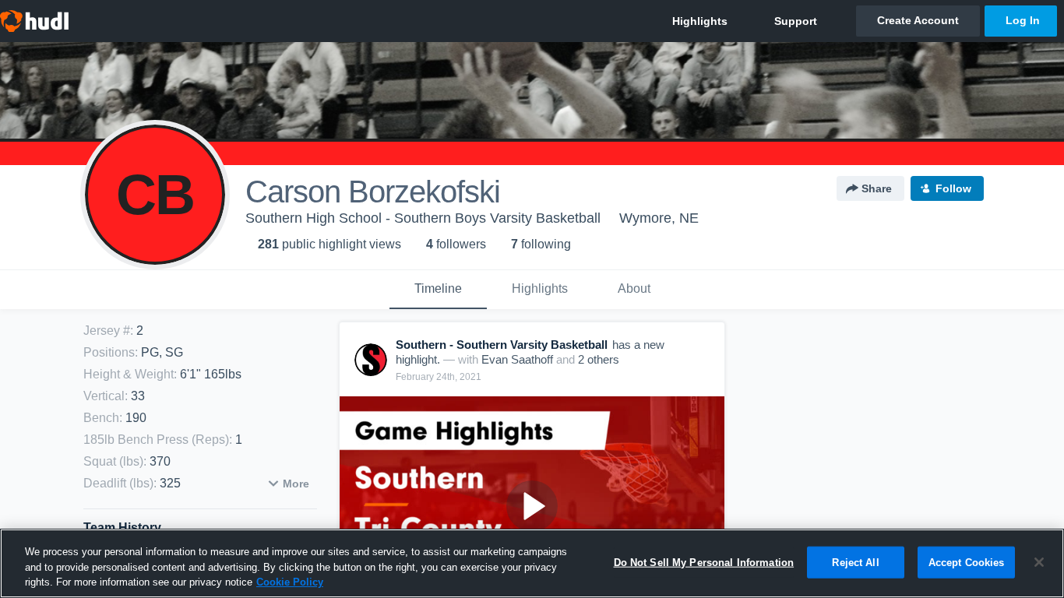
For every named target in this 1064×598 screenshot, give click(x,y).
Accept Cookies (966, 562)
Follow (953, 188)
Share (876, 188)
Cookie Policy (289, 582)
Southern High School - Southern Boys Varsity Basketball (423, 218)
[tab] (438, 289)
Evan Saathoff (517, 359)
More (296, 483)
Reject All (855, 562)
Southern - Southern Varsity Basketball (502, 344)
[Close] (1039, 562)
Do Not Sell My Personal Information (704, 562)
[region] (532, 563)
